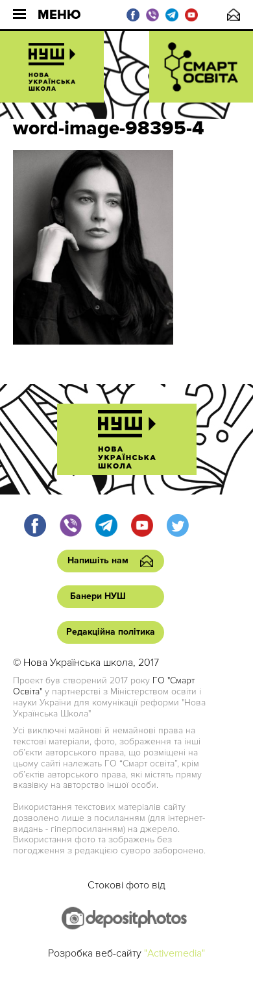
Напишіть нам (233, 14)
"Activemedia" (174, 953)
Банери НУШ (98, 596)
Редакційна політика (110, 631)
